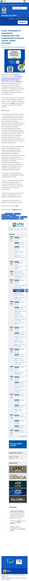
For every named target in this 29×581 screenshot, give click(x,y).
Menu (23, 22)
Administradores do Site (21, 18)
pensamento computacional (8, 216)
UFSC (21, 218)
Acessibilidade (3, 4)
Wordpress (4, 576)
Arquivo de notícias (14, 456)
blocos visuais (9, 214)
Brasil (4, 1)
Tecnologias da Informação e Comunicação (14, 217)
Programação (15, 217)
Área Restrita (11, 18)
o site (20, 518)
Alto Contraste (11, 4)
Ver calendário (22, 436)
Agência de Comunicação (17, 511)
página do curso (17, 209)
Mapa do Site (19, 4)
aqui (13, 103)
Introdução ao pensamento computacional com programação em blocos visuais (12, 78)
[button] (11, 436)
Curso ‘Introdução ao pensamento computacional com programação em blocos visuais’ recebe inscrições (12, 36)
